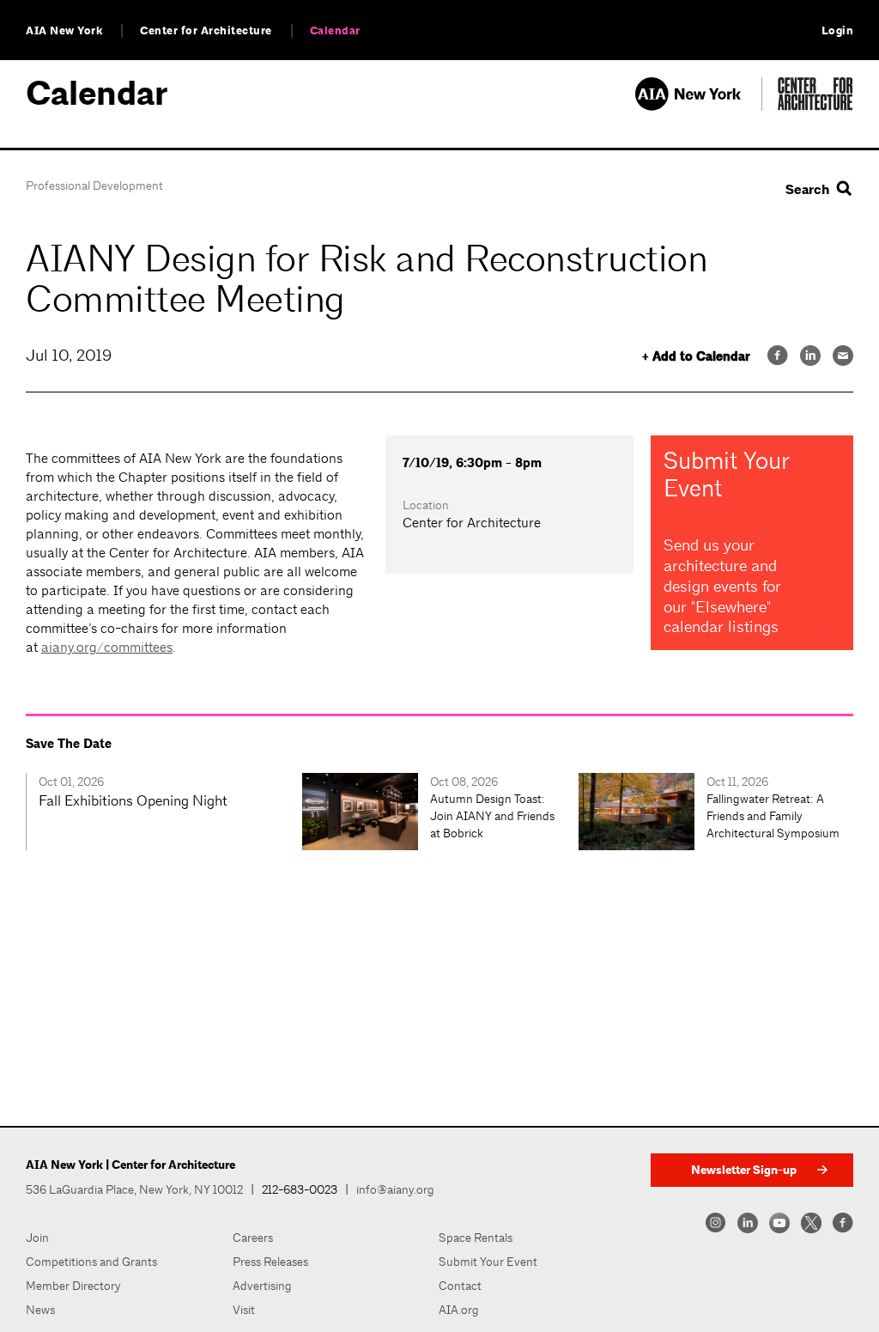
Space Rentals (475, 1237)
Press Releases (270, 1261)
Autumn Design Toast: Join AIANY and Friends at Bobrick (492, 816)
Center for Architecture (206, 31)
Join (37, 1237)
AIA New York (64, 31)
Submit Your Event (488, 1261)
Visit (244, 1309)
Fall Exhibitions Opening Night (133, 800)
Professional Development (94, 185)
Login (837, 31)
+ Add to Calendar (696, 356)
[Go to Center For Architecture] (815, 106)
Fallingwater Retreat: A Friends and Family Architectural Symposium (773, 816)
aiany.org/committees (107, 647)
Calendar (335, 31)
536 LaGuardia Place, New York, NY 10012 (134, 1189)
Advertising (262, 1285)
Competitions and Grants (91, 1261)
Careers (253, 1237)
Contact (460, 1285)
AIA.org (459, 1309)
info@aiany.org (395, 1189)
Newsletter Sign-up (744, 1170)
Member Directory (73, 1285)
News (40, 1309)
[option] (164, 811)
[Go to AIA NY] (698, 106)
